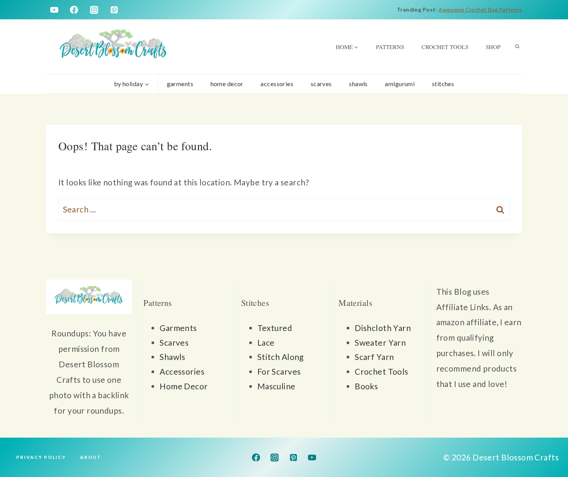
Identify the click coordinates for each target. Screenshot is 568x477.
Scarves (174, 342)
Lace (266, 342)
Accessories (182, 371)
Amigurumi (400, 83)
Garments (178, 328)
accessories (276, 83)
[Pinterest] (114, 10)
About (90, 457)
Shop (493, 47)
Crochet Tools (445, 47)
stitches (443, 83)
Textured (274, 328)
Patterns (390, 47)
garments (180, 83)
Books (366, 386)
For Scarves (279, 371)
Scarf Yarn (374, 357)
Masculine (276, 386)
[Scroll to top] (548, 446)
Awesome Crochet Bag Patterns (480, 9)
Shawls (358, 83)
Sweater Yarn (380, 342)
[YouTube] (54, 10)
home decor (227, 83)
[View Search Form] (517, 46)
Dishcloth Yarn (383, 328)
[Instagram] (94, 10)
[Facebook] (74, 10)
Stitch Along (280, 357)
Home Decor (183, 386)
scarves (321, 83)
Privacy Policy (41, 457)
